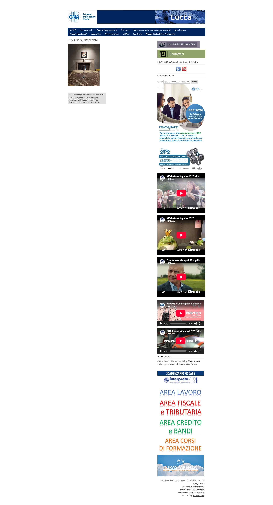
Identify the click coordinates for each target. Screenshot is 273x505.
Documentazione (112, 34)
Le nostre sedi (86, 30)
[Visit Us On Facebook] (178, 71)
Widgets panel (194, 361)
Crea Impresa (180, 30)
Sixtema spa (198, 495)
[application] (180, 313)
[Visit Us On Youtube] (184, 71)
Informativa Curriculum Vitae (191, 493)
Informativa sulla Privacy (193, 487)
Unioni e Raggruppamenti (106, 30)
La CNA (73, 30)
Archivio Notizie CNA (78, 34)
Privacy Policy (198, 484)
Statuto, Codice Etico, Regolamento (160, 34)
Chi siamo (125, 30)
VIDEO (126, 34)
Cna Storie (137, 34)
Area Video (96, 34)
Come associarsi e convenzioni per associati (152, 30)
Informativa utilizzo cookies (192, 490)
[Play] (161, 323)
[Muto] (195, 323)
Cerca (160, 81)
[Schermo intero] (200, 323)
